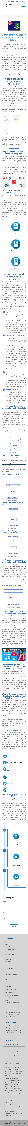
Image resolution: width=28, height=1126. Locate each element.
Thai (9, 1102)
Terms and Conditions (11, 974)
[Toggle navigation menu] (4, 6)
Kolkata (17, 1026)
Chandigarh (8, 1028)
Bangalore (17, 1014)
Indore (7, 1026)
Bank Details (8, 959)
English (21, 1106)
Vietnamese (19, 1100)
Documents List (9, 954)
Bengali (13, 1102)
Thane (14, 1016)
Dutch (5, 1102)
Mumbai (8, 1014)
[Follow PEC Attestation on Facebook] (6, 1044)
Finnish (10, 1106)
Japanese (11, 1095)
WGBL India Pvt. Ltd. (8, 1123)
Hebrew (5, 1106)
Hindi (15, 1097)
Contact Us (8, 961)
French (20, 1095)
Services (7, 952)
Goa (17, 1030)
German (15, 1093)
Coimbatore (13, 1032)
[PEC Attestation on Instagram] (15, 1044)
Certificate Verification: (9, 1111)
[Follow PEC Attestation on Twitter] (8, 1044)
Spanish (20, 1093)
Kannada (19, 1102)
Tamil (10, 1100)
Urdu (10, 1104)
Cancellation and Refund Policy (13, 977)
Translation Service (8, 1093)
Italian (19, 1097)
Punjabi (6, 1100)
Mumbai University (8, 1115)
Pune (7, 1012)
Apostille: (6, 1063)
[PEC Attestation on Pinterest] (13, 1044)
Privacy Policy (8, 972)
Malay (5, 1108)
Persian (6, 1104)
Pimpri (11, 1012)
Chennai (12, 1026)
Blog (6, 944)
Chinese (6, 1095)
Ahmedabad (17, 1012)
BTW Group (17, 1123)
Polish (14, 1100)
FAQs (6, 979)
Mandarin (19, 1104)
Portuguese (11, 1098)
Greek (14, 1104)
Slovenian (16, 1106)
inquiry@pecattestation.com (13, 1002)
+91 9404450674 (13, 995)
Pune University (7, 1113)
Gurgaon (15, 1028)
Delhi (12, 1014)
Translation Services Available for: (12, 1078)
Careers (7, 956)
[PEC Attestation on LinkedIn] (10, 1044)
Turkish (6, 1098)
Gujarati (17, 1098)
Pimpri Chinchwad (8, 1051)
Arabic (16, 1095)
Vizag (19, 1032)
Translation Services (10, 949)
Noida (7, 1032)
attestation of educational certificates (14, 464)
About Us (7, 947)
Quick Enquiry (19, 1)
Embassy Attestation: (9, 1049)
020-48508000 (12, 1)
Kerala (19, 1028)
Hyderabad (8, 1016)
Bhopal (13, 1030)
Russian (6, 1097)
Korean (11, 1097)
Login (25, 1)
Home (7, 942)
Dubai (21, 1030)
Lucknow (8, 1030)
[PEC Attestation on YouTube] (17, 1044)
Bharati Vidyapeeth (17, 1113)
